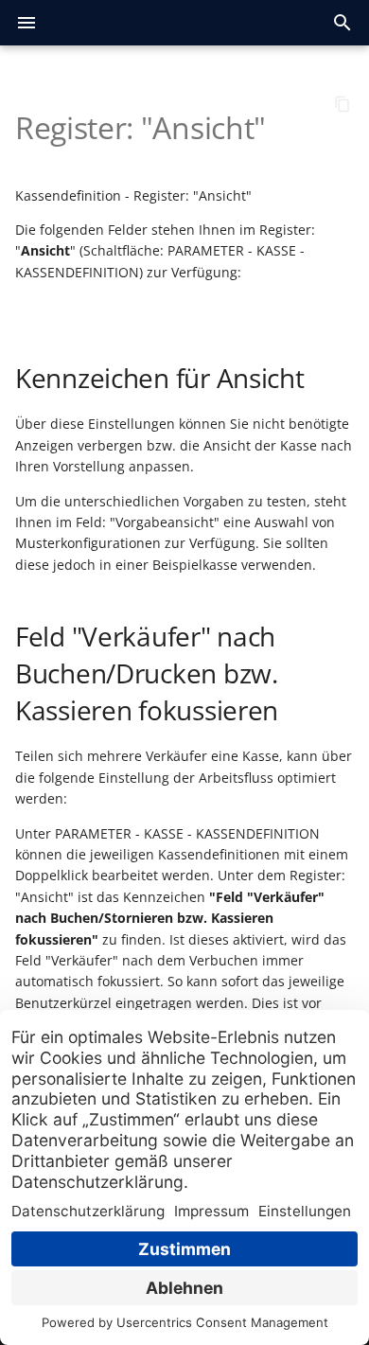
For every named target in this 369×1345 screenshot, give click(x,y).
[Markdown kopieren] (342, 104)
